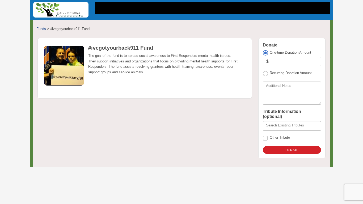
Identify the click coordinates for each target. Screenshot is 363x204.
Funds (41, 29)
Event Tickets (228, 8)
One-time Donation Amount (290, 52)
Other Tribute (280, 137)
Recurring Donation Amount (291, 73)
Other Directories (273, 8)
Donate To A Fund (186, 8)
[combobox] (292, 126)
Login (316, 8)
